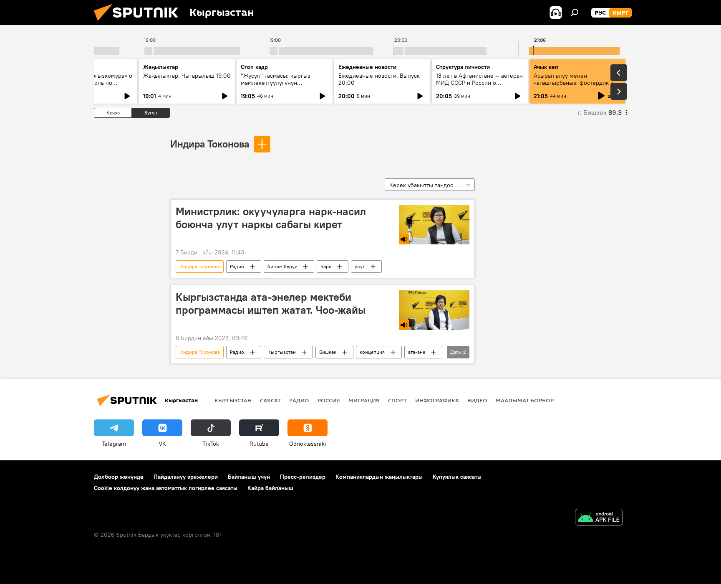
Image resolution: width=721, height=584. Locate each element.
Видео (477, 400)
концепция (372, 352)
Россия (329, 400)
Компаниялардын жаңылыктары (379, 476)
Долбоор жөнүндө (119, 476)
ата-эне (416, 352)
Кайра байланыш (270, 488)
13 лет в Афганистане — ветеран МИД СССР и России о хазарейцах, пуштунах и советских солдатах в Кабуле (479, 86)
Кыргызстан (281, 352)
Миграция (364, 400)
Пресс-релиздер (302, 476)
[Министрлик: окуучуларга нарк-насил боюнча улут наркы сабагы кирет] (434, 224)
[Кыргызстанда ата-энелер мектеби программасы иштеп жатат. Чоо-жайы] (434, 310)
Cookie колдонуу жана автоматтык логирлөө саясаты (165, 488)
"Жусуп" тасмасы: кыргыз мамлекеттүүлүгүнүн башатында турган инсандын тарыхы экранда (279, 86)
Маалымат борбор (525, 400)
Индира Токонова (209, 143)
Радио (237, 266)
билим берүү (282, 266)
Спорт (397, 400)
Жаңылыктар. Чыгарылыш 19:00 (187, 75)
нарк (325, 266)
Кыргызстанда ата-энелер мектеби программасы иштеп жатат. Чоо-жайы (271, 303)
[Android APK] (598, 518)
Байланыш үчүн (249, 476)
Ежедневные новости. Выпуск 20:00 (379, 79)
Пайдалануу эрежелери (186, 476)
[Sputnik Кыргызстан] (139, 23)
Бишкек (327, 352)
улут (360, 266)
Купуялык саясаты (457, 476)
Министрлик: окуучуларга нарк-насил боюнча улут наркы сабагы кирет (271, 218)
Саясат (270, 400)
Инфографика (437, 400)
